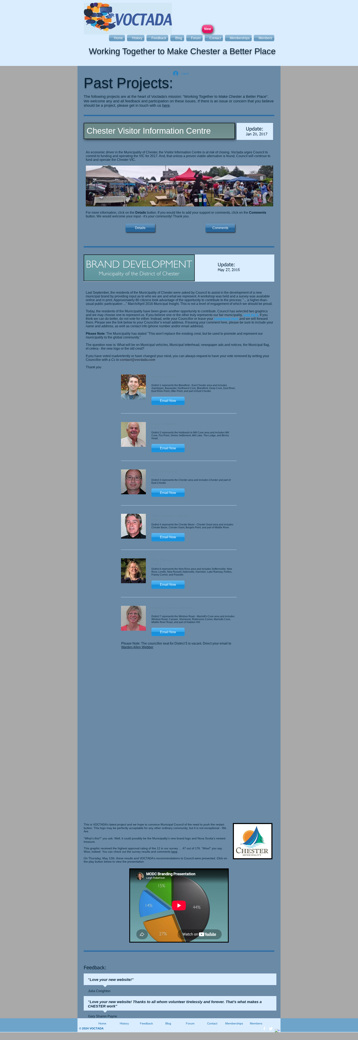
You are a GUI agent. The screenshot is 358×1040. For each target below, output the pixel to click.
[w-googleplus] (277, 1031)
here (166, 105)
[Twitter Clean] (270, 1028)
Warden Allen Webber (137, 647)
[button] (168, 401)
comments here (226, 318)
